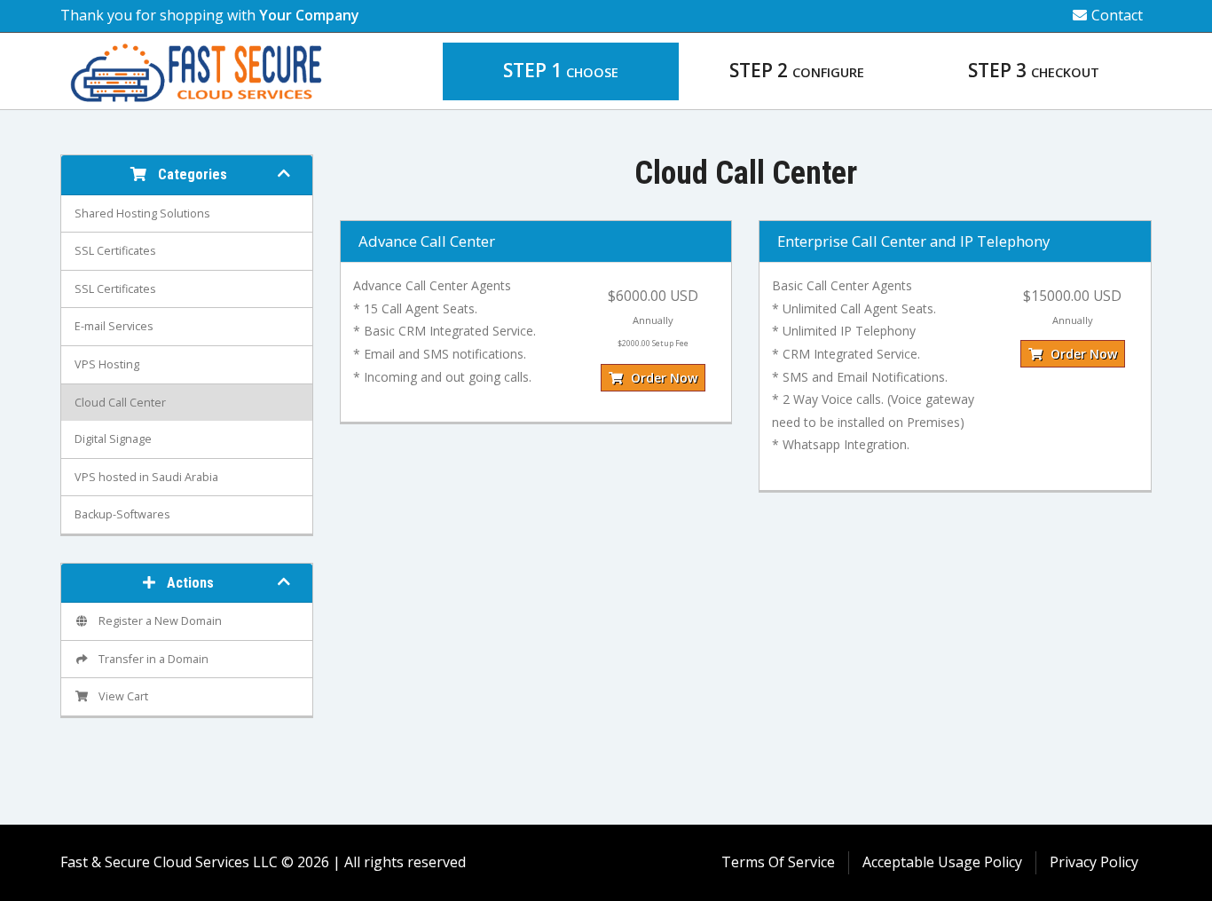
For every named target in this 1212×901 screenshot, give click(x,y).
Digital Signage (113, 439)
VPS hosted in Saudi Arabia (146, 477)
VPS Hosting (107, 364)
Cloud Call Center (120, 402)
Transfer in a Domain (151, 659)
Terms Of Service (778, 862)
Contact (1117, 15)
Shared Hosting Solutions (142, 213)
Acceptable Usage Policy (942, 862)
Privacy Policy (1094, 862)
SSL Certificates (115, 250)
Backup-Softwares (122, 514)
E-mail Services (114, 326)
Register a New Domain (157, 620)
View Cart (120, 696)
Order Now (662, 377)
